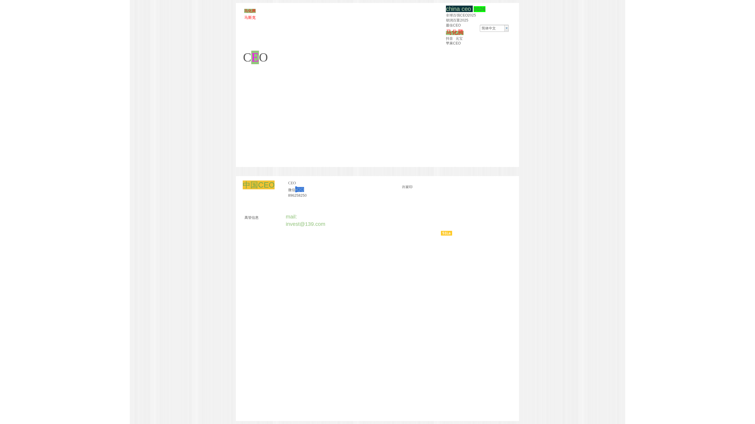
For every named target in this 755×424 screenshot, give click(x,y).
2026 (479, 9)
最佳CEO (453, 25)
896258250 (297, 195)
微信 (296, 190)
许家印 (407, 187)
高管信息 (251, 218)
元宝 (459, 39)
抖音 (449, 39)
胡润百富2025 (457, 20)
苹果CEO (453, 43)
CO (255, 57)
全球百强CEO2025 (461, 15)
